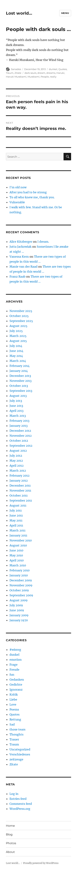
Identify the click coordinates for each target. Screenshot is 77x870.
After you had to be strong (28, 192)
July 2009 (16, 605)
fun (11, 674)
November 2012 (20, 435)
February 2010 (19, 570)
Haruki (60, 72)
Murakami (34, 76)
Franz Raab (17, 276)
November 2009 (20, 585)
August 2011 (17, 505)
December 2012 (20, 430)
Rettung (15, 719)
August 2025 (18, 326)
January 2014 (18, 371)
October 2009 (19, 590)
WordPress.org (19, 808)
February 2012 (19, 475)
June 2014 (16, 351)
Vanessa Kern (19, 256)
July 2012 (15, 455)
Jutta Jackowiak (20, 246)
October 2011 (18, 495)
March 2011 (17, 530)
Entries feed (18, 799)
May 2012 (16, 460)
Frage (13, 664)
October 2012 (18, 440)
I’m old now (18, 187)
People (45, 76)
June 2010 (16, 550)
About (10, 852)
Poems (14, 709)
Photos (11, 843)
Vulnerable (17, 202)
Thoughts (16, 734)
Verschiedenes (19, 754)
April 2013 (16, 410)
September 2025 (21, 321)
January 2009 (18, 615)
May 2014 (16, 356)
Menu (65, 13)
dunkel (53, 69)
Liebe (13, 699)
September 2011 (20, 500)
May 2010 (16, 555)
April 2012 (16, 465)
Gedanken (16, 679)
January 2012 (18, 480)
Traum (9, 72)
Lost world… (19, 13)
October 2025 (19, 316)
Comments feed (20, 804)
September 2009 (21, 595)
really (53, 76)
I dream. (43, 241)
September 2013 (20, 391)
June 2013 (16, 405)
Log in (13, 794)
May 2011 (15, 520)
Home (10, 825)
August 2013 (18, 395)
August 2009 (18, 600)
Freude (14, 669)
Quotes (62, 69)
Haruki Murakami (16, 76)
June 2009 (16, 610)
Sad (12, 724)
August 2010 (18, 545)
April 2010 (16, 560)
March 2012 (17, 470)
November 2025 (20, 311)
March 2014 (17, 361)
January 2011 (18, 535)
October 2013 (18, 386)
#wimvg (15, 649)
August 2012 (18, 450)
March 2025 (18, 336)
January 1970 (18, 620)
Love (12, 704)
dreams (50, 72)
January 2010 (18, 575)
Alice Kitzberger (20, 241)
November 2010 (20, 540)
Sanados (16, 69)
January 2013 (18, 425)
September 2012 (20, 445)
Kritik (13, 694)
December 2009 (20, 580)
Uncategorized (19, 749)
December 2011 (20, 485)
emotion (15, 659)
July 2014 (15, 346)
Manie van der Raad (23, 266)
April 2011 (16, 525)
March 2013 (17, 415)
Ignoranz (16, 689)
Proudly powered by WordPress (41, 863)
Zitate (18, 72)
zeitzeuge (16, 759)
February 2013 (19, 420)
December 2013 (20, 376)
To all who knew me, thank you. (32, 197)
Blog (9, 834)
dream (41, 72)
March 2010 (17, 565)
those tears (17, 729)
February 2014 (19, 366)
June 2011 (16, 515)
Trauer (14, 739)
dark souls (30, 72)
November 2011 (20, 490)
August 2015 (18, 341)
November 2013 (20, 381)
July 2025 (16, 331)
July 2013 (15, 400)
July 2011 (15, 510)
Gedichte (15, 684)
